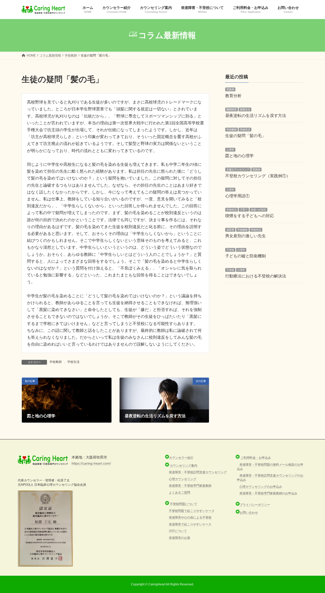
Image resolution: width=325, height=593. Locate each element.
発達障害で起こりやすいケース (190, 524)
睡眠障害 (231, 109)
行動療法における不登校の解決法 (255, 276)
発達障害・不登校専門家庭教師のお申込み (268, 493)
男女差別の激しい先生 (245, 236)
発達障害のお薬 (179, 538)
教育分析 (233, 96)
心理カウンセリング (182, 479)
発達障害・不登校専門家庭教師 (190, 485)
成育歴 (230, 229)
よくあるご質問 (179, 492)
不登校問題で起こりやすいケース (192, 511)
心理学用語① (237, 196)
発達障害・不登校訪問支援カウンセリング (198, 472)
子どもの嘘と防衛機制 (245, 256)
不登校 (230, 249)
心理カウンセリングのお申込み (260, 486)
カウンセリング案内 (183, 465)
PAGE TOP (312, 570)
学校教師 (56, 362)
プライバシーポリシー (255, 505)
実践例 (230, 89)
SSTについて (178, 531)
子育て (244, 209)
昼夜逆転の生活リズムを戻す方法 (255, 116)
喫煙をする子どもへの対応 (249, 216)
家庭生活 (245, 109)
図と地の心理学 (239, 156)
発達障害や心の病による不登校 (190, 517)
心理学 (230, 149)
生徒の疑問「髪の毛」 (245, 136)
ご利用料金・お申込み (255, 457)
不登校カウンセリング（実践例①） (257, 176)
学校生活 (73, 362)
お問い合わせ (249, 512)
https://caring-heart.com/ (91, 463)
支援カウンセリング (237, 169)
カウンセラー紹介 (181, 457)
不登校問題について (183, 504)
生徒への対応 (258, 209)
